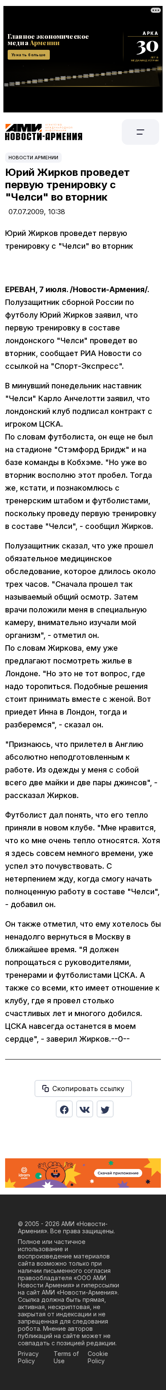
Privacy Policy (28, 1357)
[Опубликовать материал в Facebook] (64, 1109)
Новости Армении (33, 158)
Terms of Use (66, 1357)
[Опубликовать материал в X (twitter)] (105, 1109)
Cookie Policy (98, 1357)
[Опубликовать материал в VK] (85, 1109)
